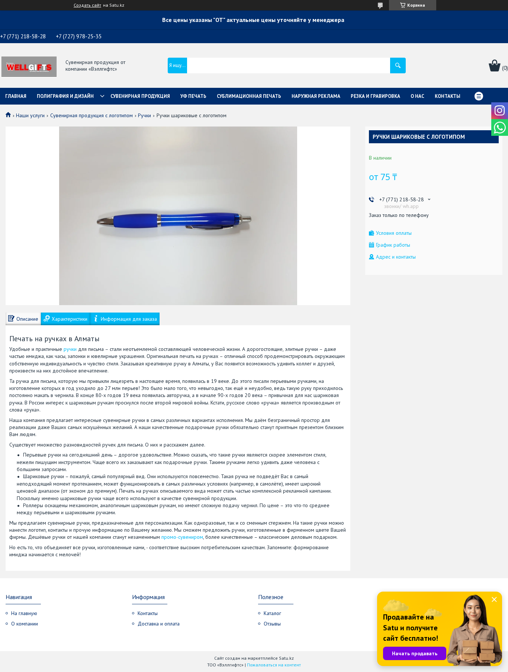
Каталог (272, 613)
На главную (24, 613)
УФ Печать (193, 96)
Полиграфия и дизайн (65, 96)
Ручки (144, 115)
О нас (417, 96)
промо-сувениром (182, 537)
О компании (24, 623)
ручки (70, 349)
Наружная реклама (316, 96)
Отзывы (272, 623)
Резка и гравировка (375, 96)
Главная (15, 96)
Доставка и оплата (159, 623)
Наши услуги (30, 115)
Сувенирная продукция (140, 96)
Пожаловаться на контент (274, 665)
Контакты (447, 96)
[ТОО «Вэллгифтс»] (29, 66)
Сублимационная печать (249, 96)
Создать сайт (87, 5)
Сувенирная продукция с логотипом (91, 115)
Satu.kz (286, 658)
